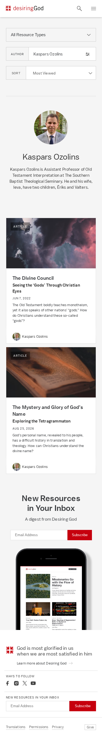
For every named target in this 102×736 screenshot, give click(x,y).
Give (90, 727)
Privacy (58, 727)
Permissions (38, 727)
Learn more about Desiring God (42, 663)
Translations (15, 727)
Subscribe (80, 535)
